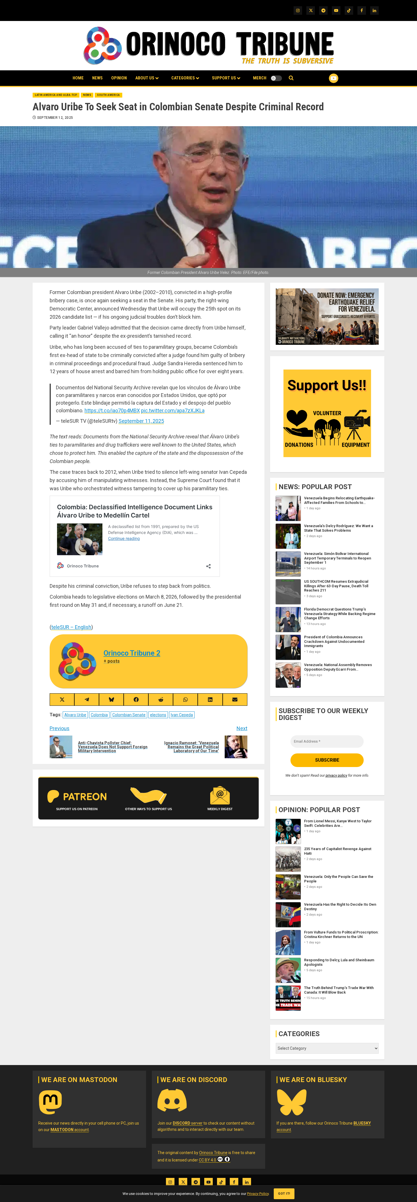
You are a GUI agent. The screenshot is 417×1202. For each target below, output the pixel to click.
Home (78, 78)
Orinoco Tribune (213, 1152)
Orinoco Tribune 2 (132, 653)
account (69, 1129)
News (97, 78)
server (188, 1123)
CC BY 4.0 (207, 1160)
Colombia (99, 715)
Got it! (284, 1193)
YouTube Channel (324, 78)
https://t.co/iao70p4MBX (112, 410)
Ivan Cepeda (182, 715)
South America (108, 95)
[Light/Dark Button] (276, 78)
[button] (291, 78)
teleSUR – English (71, 627)
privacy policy (336, 775)
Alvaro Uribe (75, 715)
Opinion (119, 78)
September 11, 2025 (141, 421)
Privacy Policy (258, 1194)
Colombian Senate (129, 715)
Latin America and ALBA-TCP (56, 95)
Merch (259, 78)
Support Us (224, 78)
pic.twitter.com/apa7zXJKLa (173, 410)
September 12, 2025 (55, 118)
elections (158, 715)
